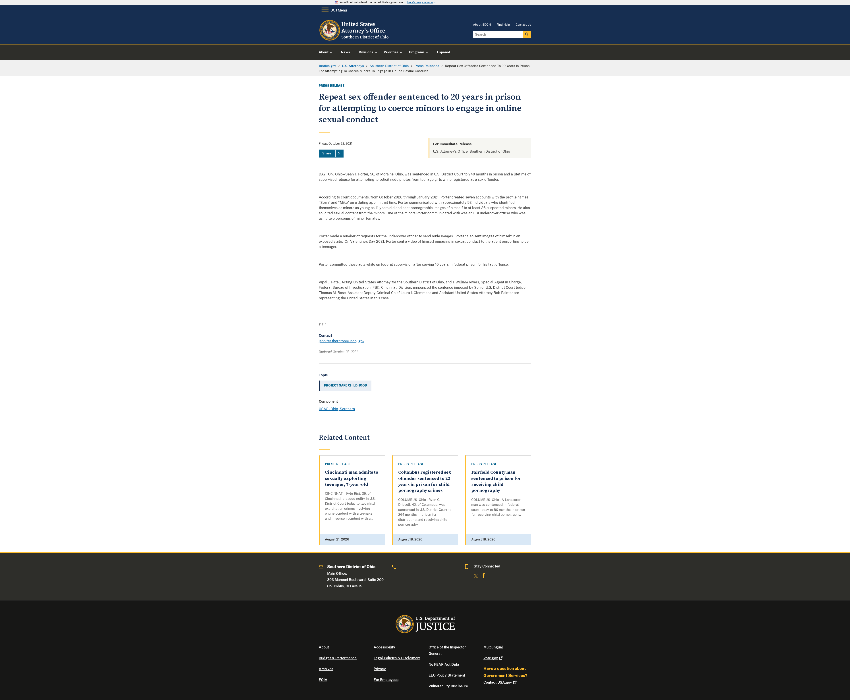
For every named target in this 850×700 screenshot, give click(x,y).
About (324, 647)
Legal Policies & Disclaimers (397, 658)
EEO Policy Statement (447, 675)
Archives (326, 669)
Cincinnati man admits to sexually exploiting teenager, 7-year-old (351, 478)
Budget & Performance (338, 658)
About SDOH (482, 24)
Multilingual (493, 647)
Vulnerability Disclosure (448, 686)
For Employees (386, 680)
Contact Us (523, 24)
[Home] (355, 39)
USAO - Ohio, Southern (337, 409)
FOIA (323, 680)
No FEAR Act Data (444, 664)
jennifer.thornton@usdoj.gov (341, 341)
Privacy (380, 669)
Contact (497, 682)
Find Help (503, 24)
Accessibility (384, 647)
